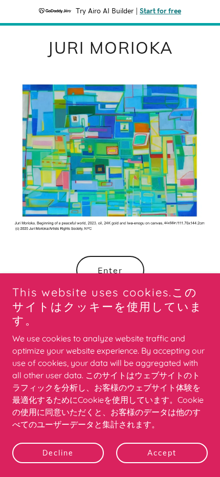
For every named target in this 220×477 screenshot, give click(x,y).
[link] (110, 51)
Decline (58, 452)
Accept (162, 452)
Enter (110, 270)
